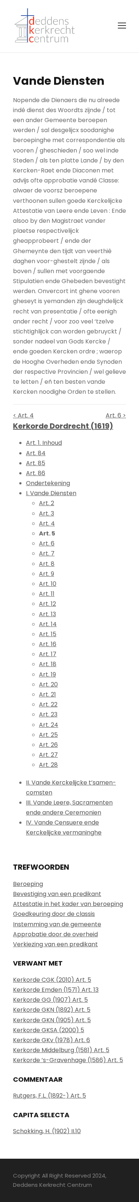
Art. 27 (48, 755)
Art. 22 (48, 704)
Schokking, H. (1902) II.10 (47, 1131)
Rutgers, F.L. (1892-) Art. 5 (49, 1095)
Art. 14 (48, 624)
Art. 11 (46, 594)
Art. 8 (46, 564)
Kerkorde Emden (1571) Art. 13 (56, 990)
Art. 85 (35, 463)
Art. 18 (47, 664)
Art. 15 (47, 634)
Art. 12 (47, 604)
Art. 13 (47, 614)
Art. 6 (46, 543)
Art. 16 (47, 644)
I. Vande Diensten (51, 493)
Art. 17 (47, 654)
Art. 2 (46, 503)
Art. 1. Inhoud (44, 443)
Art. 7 (46, 553)
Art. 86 (35, 473)
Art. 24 (48, 725)
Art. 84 (36, 453)
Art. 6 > (116, 415)
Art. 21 (47, 694)
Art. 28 (48, 765)
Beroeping (28, 884)
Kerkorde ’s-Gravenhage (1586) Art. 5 (68, 1060)
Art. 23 (48, 714)
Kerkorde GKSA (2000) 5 (48, 1030)
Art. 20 (48, 684)
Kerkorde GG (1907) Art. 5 (50, 999)
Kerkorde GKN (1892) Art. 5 (51, 1009)
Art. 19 (47, 674)
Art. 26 (48, 745)
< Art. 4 (23, 415)
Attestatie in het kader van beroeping (68, 904)
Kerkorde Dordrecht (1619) (63, 426)
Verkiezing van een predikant (55, 944)
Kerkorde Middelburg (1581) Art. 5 (61, 1050)
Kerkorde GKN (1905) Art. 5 (52, 1020)
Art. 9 (46, 574)
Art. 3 (46, 513)
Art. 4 (47, 523)
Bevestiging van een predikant (57, 894)
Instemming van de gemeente (57, 924)
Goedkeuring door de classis (54, 914)
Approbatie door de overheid (55, 934)
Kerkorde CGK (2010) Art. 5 (52, 980)
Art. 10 (47, 584)
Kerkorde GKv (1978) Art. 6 (51, 1040)
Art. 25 (48, 735)
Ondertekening (48, 483)
